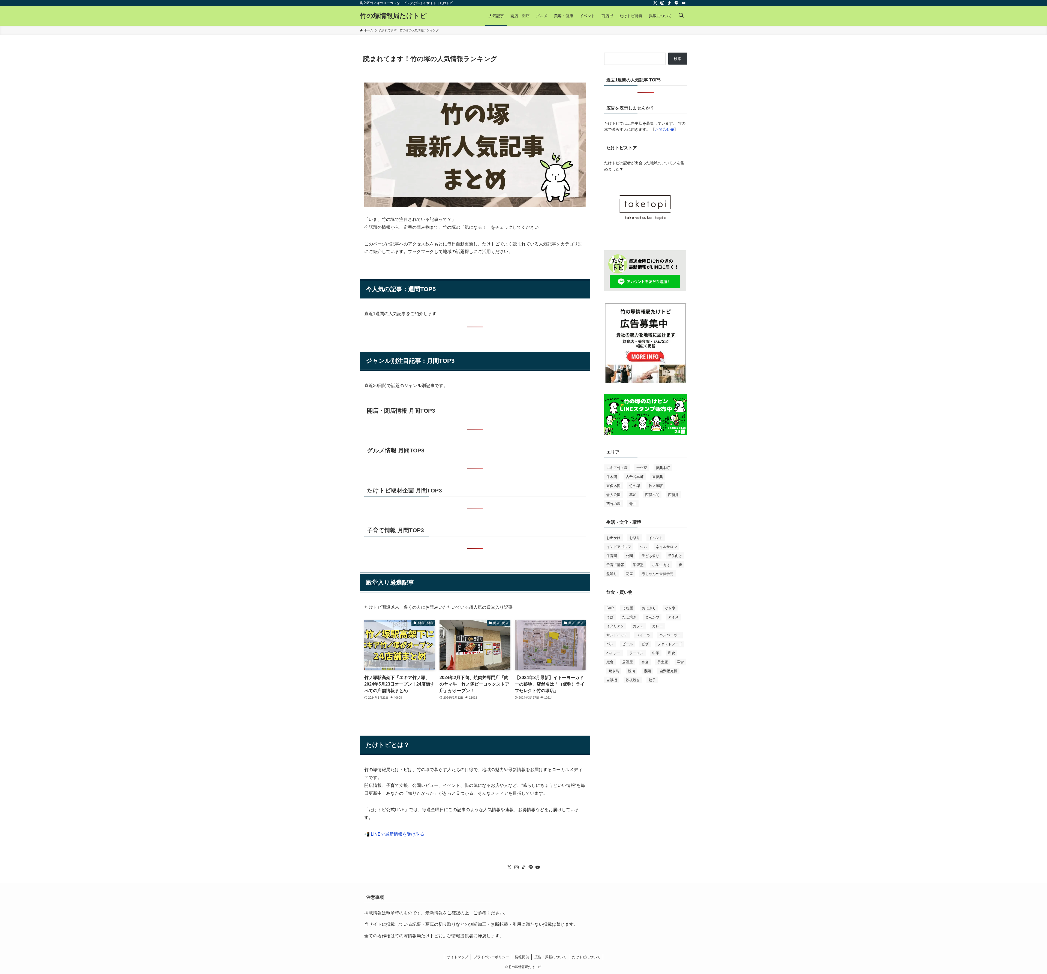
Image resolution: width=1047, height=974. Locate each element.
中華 (655, 653)
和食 (671, 653)
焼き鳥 (614, 671)
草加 (632, 495)
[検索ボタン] (681, 16)
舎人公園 (613, 495)
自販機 (611, 680)
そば (609, 617)
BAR (610, 608)
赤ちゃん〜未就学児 (657, 574)
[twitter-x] (655, 3)
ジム (643, 547)
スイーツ (643, 635)
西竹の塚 (613, 504)
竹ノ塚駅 (656, 486)
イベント (656, 538)
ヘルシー (613, 653)
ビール (627, 644)
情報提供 (522, 957)
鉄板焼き (633, 680)
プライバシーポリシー (491, 957)
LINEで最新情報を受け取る (397, 834)
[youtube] (683, 3)
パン (609, 644)
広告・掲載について (550, 957)
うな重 (627, 608)
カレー (657, 626)
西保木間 (652, 495)
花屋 (629, 574)
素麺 (647, 671)
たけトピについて (586, 957)
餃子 (652, 680)
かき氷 (670, 608)
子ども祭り (650, 556)
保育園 (611, 556)
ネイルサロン (666, 547)
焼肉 (631, 671)
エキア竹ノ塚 (617, 468)
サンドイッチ (617, 635)
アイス (673, 617)
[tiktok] (669, 3)
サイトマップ (457, 957)
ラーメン (636, 653)
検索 (677, 58)
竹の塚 (634, 486)
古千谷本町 (634, 477)
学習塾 (638, 565)
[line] (676, 3)
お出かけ (613, 538)
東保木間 (613, 486)
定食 (609, 662)
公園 (629, 556)
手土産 (662, 662)
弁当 (645, 662)
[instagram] (662, 3)
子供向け (675, 556)
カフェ (638, 626)
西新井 (673, 495)
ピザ (645, 644)
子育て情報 (615, 565)
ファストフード (669, 644)
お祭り (634, 538)
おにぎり (649, 608)
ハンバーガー (670, 635)
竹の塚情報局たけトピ (393, 16)
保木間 (611, 477)
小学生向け (661, 565)
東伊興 (657, 477)
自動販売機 (668, 671)
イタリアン (615, 626)
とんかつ (652, 617)
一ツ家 (641, 468)
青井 (632, 504)
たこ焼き (629, 617)
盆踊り (611, 574)
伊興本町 (663, 468)
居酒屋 (627, 662)
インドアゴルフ (618, 547)
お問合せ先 (664, 129)
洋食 (680, 662)
